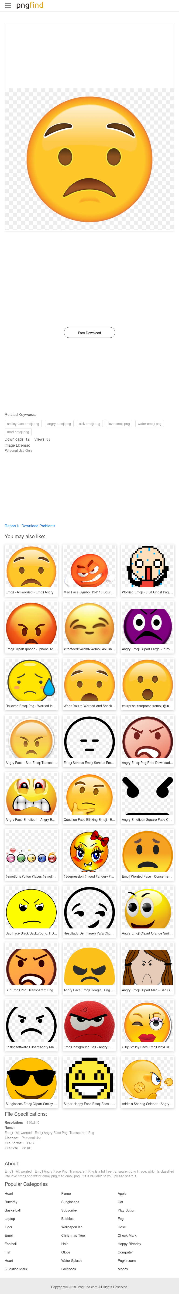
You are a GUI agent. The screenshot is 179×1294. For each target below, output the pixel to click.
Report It (12, 525)
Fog (121, 1218)
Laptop (10, 1218)
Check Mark (127, 1235)
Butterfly (11, 1201)
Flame (66, 1193)
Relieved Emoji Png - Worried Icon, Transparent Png (44, 705)
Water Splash (71, 1260)
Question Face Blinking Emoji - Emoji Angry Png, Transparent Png (112, 819)
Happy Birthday (129, 1243)
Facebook (68, 1268)
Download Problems (38, 525)
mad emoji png (18, 431)
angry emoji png (59, 423)
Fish (8, 1251)
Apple (122, 1193)
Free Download (89, 332)
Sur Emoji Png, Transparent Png (29, 990)
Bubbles (67, 1218)
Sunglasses (70, 1201)
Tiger (8, 1226)
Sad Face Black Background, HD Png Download (41, 933)
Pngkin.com (127, 1260)
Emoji (9, 1235)
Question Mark (16, 1268)
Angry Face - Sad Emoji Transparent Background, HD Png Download (56, 762)
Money (123, 1268)
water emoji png (150, 423)
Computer (125, 1251)
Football (11, 1243)
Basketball (13, 1210)
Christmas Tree (73, 1235)
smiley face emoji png (23, 423)
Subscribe (69, 1210)
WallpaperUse (72, 1226)
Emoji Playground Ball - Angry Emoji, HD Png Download (104, 1046)
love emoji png (119, 423)
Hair (64, 1243)
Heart (9, 1193)
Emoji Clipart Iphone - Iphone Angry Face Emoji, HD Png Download (55, 649)
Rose (122, 1226)
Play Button (126, 1210)
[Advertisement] (89, 55)
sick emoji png (89, 423)
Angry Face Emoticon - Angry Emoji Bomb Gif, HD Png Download (54, 819)
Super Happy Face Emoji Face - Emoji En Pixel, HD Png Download (113, 1103)
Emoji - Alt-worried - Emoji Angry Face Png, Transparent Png (50, 592)
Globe (65, 1251)
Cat (120, 1201)
